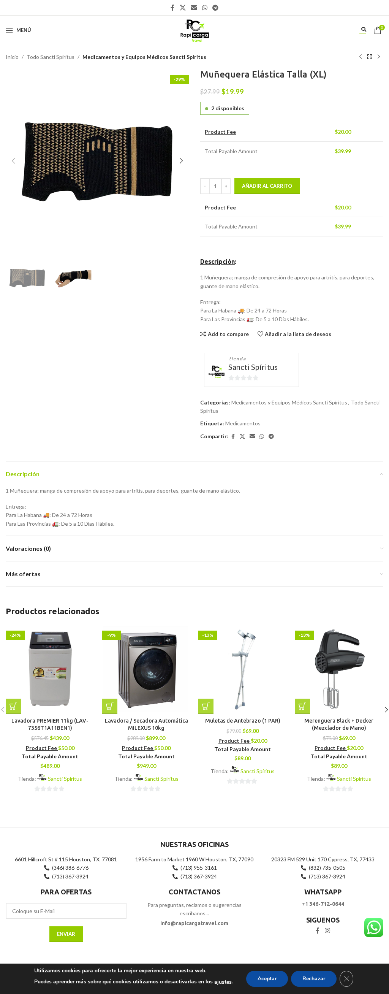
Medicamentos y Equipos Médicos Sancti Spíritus (144, 57)
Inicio (12, 57)
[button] (13, 160)
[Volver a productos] (369, 57)
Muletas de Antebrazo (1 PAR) (242, 721)
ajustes (223, 982)
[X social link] (182, 7)
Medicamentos (243, 423)
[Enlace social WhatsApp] (204, 7)
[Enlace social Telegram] (215, 7)
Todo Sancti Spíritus (50, 57)
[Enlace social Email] (193, 7)
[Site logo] (194, 29)
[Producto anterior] (360, 57)
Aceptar (267, 978)
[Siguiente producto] (378, 57)
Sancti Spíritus (253, 366)
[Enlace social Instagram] (327, 931)
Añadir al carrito (267, 186)
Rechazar (313, 978)
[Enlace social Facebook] (172, 7)
